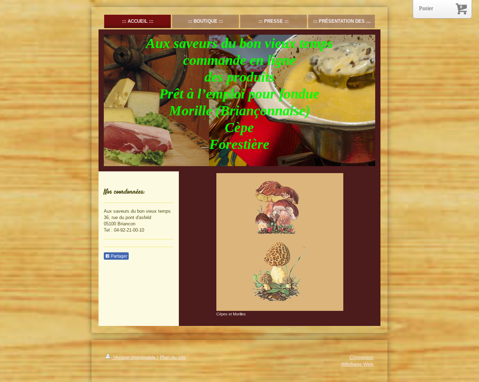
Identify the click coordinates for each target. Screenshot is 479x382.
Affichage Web (357, 364)
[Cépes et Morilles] (279, 242)
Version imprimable (134, 357)
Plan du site (173, 357)
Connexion (361, 357)
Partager (118, 256)
